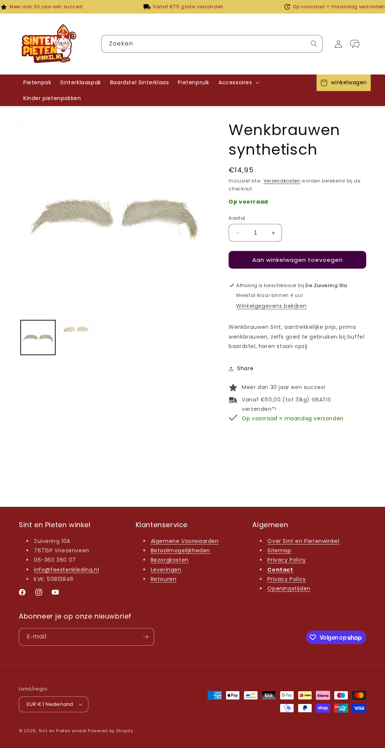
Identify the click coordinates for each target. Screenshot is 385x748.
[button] (238, 82)
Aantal (237, 218)
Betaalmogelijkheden (180, 550)
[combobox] (212, 43)
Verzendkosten (282, 181)
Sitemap (279, 550)
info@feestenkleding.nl (66, 569)
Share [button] (245, 368)
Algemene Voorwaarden (185, 541)
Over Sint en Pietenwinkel (303, 541)
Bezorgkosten (170, 560)
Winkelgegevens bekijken (271, 306)
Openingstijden (288, 588)
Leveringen (166, 569)
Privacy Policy (286, 560)
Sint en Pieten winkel (63, 731)
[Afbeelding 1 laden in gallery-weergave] (38, 337)
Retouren (164, 579)
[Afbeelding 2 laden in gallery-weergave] (76, 337)
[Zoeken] (314, 43)
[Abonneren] (145, 637)
